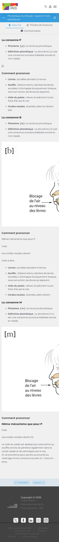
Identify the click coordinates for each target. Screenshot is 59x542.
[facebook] (23, 520)
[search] (45, 6)
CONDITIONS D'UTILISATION (27, 534)
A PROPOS (41, 531)
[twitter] (15, 520)
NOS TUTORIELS (30, 537)
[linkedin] (31, 520)
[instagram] (46, 520)
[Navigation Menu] (55, 6)
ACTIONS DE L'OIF (22, 531)
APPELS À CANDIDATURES (19, 528)
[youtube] (38, 520)
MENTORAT (43, 528)
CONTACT (12, 537)
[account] (50, 6)
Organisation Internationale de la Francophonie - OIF (32, 504)
